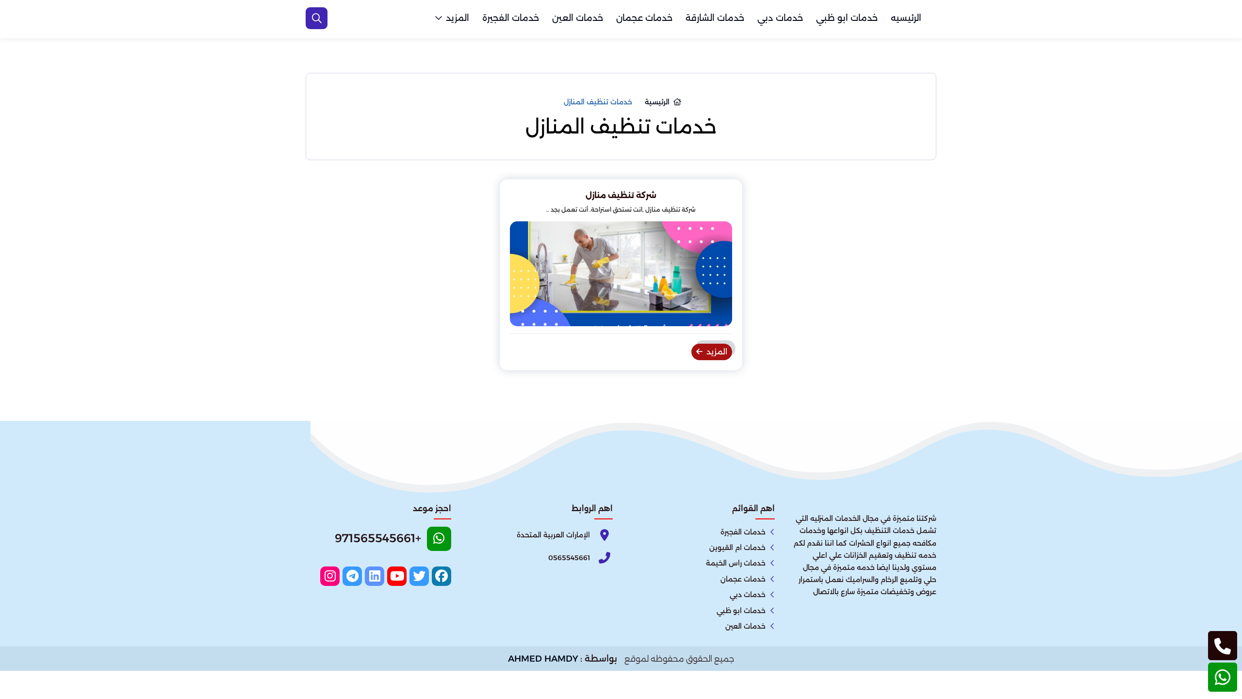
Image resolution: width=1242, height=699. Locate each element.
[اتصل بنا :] (1223, 646)
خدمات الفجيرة (510, 18)
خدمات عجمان (644, 18)
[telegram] (352, 576)
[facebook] (441, 576)
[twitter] (419, 576)
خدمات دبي (780, 18)
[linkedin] (374, 576)
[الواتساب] (1223, 677)
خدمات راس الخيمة (736, 563)
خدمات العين (577, 18)
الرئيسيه (906, 18)
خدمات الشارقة (715, 18)
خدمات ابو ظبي (847, 18)
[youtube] (397, 576)
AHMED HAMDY (543, 658)
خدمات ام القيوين (737, 547)
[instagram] (330, 576)
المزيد (457, 18)
